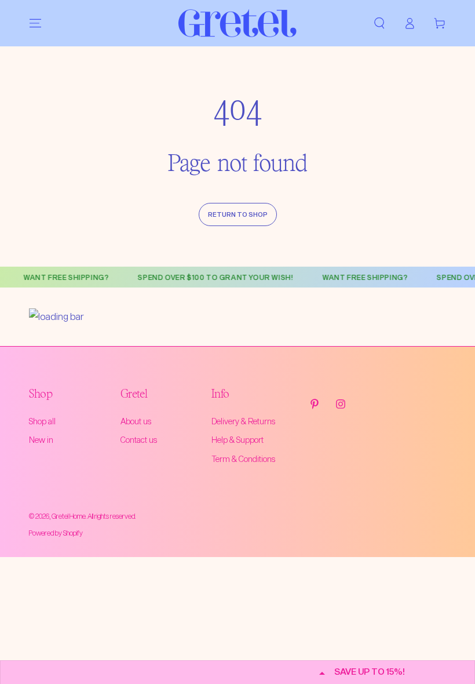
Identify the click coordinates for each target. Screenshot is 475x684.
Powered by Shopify (56, 533)
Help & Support (237, 440)
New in (41, 440)
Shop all (42, 421)
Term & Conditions (243, 459)
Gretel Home (69, 516)
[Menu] (35, 23)
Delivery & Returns (243, 421)
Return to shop (238, 214)
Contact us (138, 440)
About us (135, 421)
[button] (379, 23)
